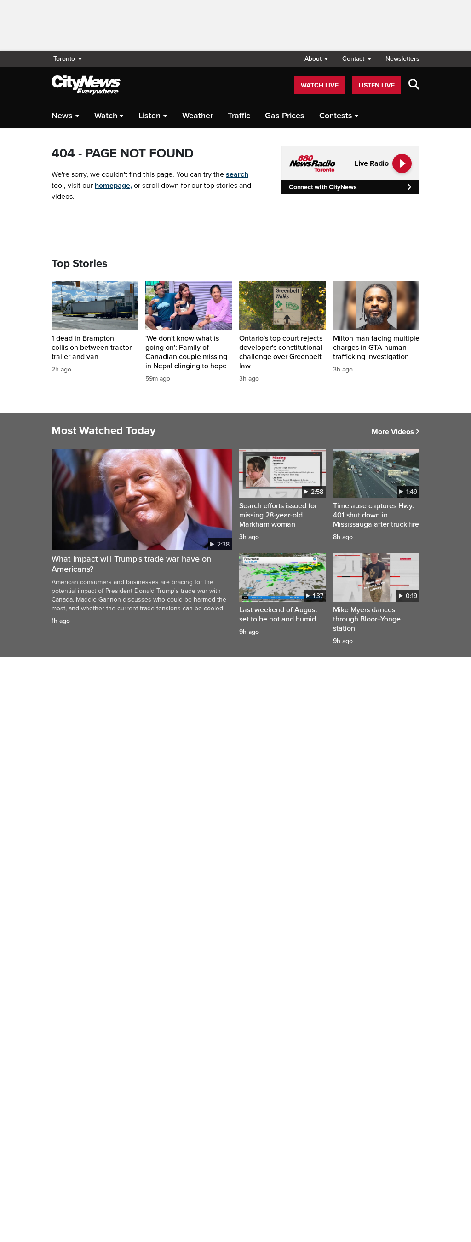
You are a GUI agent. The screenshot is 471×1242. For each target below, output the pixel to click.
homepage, (113, 185)
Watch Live (320, 85)
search (237, 174)
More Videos (393, 431)
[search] (413, 85)
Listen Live (377, 85)
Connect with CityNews (322, 187)
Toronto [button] (64, 59)
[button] (316, 59)
